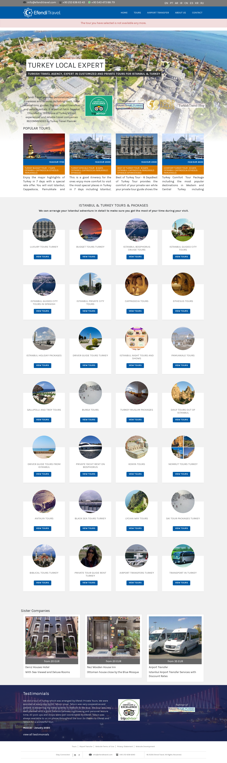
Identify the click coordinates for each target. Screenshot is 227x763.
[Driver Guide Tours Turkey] (90, 338)
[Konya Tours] (136, 447)
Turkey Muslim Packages (136, 409)
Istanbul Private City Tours (90, 302)
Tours (74, 746)
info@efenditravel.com (41, 2)
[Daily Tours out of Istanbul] (183, 392)
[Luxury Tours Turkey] (44, 229)
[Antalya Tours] (44, 501)
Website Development (145, 746)
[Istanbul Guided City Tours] (183, 229)
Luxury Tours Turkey (44, 246)
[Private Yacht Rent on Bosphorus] (90, 447)
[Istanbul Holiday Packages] (44, 338)
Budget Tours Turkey (90, 246)
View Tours (42, 256)
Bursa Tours (90, 409)
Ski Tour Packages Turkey (183, 518)
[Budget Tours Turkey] (90, 229)
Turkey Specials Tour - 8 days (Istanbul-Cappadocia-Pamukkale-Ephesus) (89, 170)
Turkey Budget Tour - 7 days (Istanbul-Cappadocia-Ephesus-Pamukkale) (42, 170)
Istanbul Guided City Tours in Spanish (44, 302)
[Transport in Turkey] (183, 555)
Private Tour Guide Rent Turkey (90, 574)
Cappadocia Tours (136, 301)
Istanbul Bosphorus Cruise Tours (136, 248)
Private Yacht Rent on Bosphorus (90, 465)
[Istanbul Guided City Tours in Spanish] (44, 284)
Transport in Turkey (183, 572)
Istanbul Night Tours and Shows (137, 357)
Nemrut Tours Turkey (183, 464)
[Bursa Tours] (90, 392)
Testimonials (36, 693)
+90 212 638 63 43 (74, 2)
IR (181, 3)
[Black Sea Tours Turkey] (90, 501)
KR (196, 3)
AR (176, 3)
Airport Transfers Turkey (137, 572)
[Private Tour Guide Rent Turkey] (90, 555)
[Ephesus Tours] (183, 284)
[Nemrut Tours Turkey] (183, 447)
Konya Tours (136, 464)
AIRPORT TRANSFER (158, 12)
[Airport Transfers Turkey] (136, 555)
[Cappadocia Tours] (136, 284)
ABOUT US (180, 12)
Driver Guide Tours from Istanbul (44, 465)
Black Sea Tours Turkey (90, 518)
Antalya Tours (44, 518)
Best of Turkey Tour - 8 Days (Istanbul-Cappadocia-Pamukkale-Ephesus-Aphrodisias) (136, 170)
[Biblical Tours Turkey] (44, 555)
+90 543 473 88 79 (103, 2)
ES (191, 3)
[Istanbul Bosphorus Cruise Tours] (136, 229)
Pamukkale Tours (183, 355)
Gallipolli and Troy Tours (44, 409)
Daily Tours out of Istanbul (183, 411)
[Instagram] (75, 755)
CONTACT (197, 12)
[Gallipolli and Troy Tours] (44, 392)
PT (171, 3)
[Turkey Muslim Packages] (136, 392)
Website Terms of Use (104, 746)
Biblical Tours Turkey (44, 572)
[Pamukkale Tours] (183, 338)
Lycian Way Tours (136, 518)
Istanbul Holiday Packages (44, 355)
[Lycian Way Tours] (136, 501)
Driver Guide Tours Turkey (90, 355)
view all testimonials (36, 734)
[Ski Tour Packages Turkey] (183, 501)
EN (166, 3)
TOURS (137, 12)
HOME (124, 12)
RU (202, 3)
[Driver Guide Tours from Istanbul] (44, 447)
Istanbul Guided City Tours (183, 248)
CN (186, 3)
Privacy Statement (125, 746)
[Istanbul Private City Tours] (90, 284)
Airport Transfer (86, 746)
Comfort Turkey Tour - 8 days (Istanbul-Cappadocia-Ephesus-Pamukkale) (181, 170)
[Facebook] (78, 755)
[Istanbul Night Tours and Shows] (136, 338)
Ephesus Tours (183, 301)
